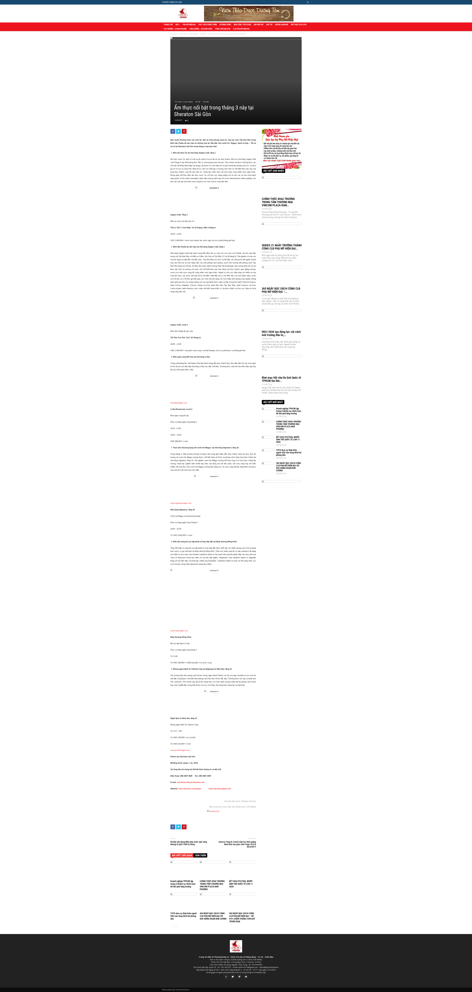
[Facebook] (226, 976)
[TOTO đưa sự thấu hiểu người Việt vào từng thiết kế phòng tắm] (183, 902)
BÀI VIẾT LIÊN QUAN (182, 855)
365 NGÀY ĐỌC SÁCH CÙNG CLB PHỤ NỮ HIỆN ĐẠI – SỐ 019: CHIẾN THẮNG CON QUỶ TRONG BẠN (242, 917)
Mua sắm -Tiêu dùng (242, 24)
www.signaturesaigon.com (181, 503)
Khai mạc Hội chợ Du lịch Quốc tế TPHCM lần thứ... (281, 379)
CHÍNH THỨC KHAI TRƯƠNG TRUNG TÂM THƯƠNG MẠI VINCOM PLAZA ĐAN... (278, 202)
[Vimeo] (239, 976)
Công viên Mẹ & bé (222, 29)
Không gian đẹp (281, 24)
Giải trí (269, 24)
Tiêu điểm (205, 102)
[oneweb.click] (213, 811)
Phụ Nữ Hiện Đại (189, 24)
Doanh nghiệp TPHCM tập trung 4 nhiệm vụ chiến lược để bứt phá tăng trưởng (183, 884)
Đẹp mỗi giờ (258, 24)
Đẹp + (178, 24)
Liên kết (202, 34)
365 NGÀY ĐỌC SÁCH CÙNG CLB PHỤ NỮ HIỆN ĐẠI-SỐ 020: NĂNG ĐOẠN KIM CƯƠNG (213, 916)
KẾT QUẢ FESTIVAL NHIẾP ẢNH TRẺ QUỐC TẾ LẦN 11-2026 (241, 884)
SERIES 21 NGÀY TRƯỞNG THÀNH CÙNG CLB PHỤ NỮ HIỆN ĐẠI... (282, 247)
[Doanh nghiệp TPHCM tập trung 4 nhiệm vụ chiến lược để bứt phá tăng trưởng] (183, 870)
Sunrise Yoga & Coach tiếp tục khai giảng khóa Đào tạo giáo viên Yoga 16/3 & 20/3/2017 (237, 844)
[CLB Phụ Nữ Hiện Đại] (282, 149)
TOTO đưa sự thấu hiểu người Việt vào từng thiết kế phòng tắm (183, 916)
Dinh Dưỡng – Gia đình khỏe (201, 29)
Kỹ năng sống (225, 24)
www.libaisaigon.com (178, 403)
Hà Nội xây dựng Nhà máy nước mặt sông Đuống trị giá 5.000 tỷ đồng (188, 843)
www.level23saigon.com (180, 750)
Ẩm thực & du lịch (298, 24)
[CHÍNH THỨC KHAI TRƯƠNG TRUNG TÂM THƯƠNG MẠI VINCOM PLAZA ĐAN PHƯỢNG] (213, 870)
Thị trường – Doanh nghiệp (175, 29)
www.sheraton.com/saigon (189, 789)
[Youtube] (245, 976)
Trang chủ (168, 24)
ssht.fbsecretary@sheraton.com (190, 782)
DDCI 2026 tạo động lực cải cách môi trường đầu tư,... (281, 333)
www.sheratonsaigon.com (220, 789)
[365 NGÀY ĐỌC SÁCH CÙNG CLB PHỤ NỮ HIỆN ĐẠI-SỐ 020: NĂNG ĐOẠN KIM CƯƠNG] (213, 902)
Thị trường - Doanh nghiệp (189, 34)
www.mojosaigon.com (179, 631)
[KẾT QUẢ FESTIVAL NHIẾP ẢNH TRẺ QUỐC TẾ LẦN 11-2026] (242, 870)
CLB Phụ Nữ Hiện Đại (241, 29)
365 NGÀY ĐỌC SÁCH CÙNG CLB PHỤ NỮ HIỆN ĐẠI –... (281, 290)
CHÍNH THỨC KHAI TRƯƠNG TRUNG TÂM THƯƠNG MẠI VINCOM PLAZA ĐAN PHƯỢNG (212, 885)
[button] (308, 2)
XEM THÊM (200, 855)
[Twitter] (232, 976)
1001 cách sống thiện (207, 24)
